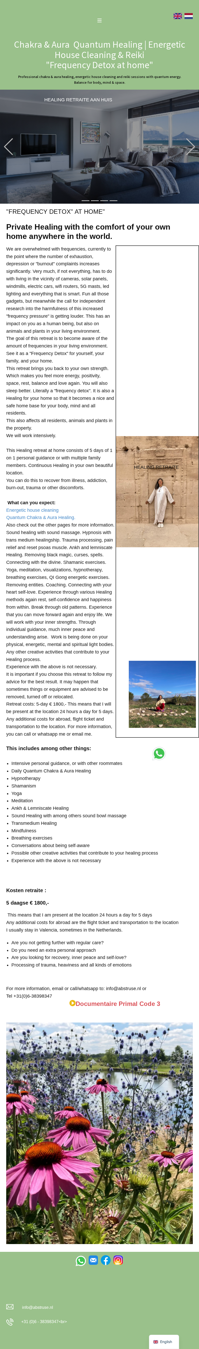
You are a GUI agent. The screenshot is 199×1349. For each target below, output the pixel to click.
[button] (8, 146)
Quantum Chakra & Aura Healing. (40, 517)
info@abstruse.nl (37, 1307)
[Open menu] (99, 20)
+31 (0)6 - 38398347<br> (43, 1321)
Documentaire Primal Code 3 (118, 1003)
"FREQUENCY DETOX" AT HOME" (55, 211)
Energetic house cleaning (32, 510)
